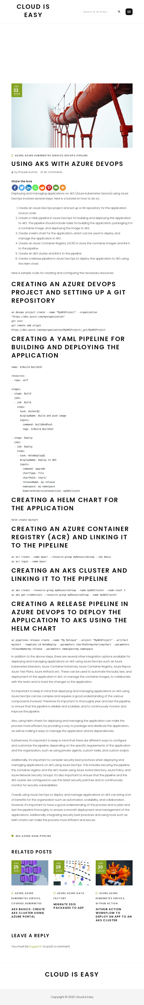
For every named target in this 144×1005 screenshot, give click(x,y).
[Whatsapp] (35, 188)
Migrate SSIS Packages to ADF (69, 906)
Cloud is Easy (33, 10)
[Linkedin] (28, 188)
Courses (17, 903)
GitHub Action (107, 903)
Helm (35, 835)
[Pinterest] (49, 188)
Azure (19, 155)
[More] (63, 188)
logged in (35, 946)
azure (26, 835)
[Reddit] (42, 188)
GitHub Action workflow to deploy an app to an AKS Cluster (114, 914)
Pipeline (82, 155)
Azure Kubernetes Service (44, 155)
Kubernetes (33, 903)
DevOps (70, 155)
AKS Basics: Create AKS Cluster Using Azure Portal (28, 913)
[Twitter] (22, 188)
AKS (18, 835)
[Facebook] (15, 188)
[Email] (56, 188)
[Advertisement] (72, 50)
